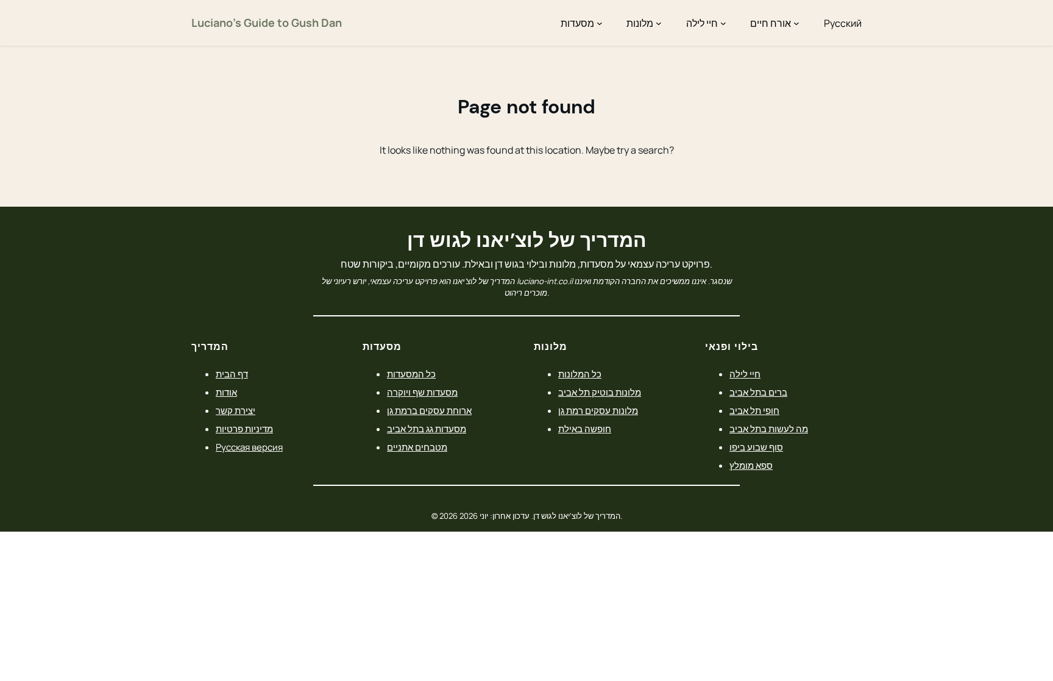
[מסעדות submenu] (600, 23)
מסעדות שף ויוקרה (422, 392)
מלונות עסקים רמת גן (598, 410)
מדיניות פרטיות (244, 429)
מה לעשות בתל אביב (768, 429)
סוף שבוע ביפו (756, 447)
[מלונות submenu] (659, 23)
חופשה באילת (584, 429)
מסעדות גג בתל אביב (426, 429)
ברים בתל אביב (758, 392)
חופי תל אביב (754, 410)
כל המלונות (579, 374)
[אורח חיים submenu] (796, 23)
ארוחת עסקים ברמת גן (429, 410)
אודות (226, 392)
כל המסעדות (411, 374)
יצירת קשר (235, 410)
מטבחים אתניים (417, 447)
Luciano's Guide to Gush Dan (266, 22)
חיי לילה (744, 374)
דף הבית (232, 374)
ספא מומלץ (751, 465)
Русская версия (249, 447)
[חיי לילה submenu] (723, 23)
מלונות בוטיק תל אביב (599, 392)
